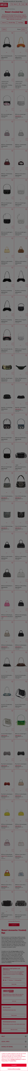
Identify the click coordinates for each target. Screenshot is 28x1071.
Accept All (14, 1065)
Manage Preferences (16, 1059)
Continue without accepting (14, 1069)
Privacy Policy (5, 1060)
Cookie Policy (13, 1060)
